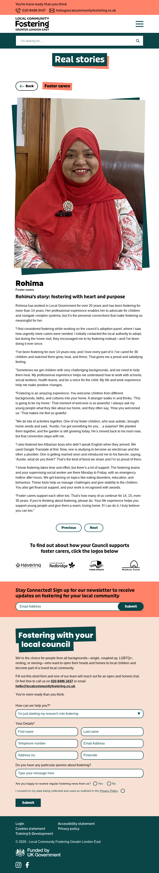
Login (20, 824)
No (109, 783)
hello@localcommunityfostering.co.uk (86, 10)
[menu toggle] (139, 24)
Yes (95, 783)
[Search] (137, 40)
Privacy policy (69, 829)
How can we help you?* (33, 705)
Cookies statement (30, 829)
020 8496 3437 (34, 10)
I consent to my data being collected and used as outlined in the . (67, 790)
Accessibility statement (76, 824)
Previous (68, 528)
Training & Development (34, 833)
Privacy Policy (109, 790)
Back (30, 86)
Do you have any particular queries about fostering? (53, 765)
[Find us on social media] (18, 865)
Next (94, 528)
